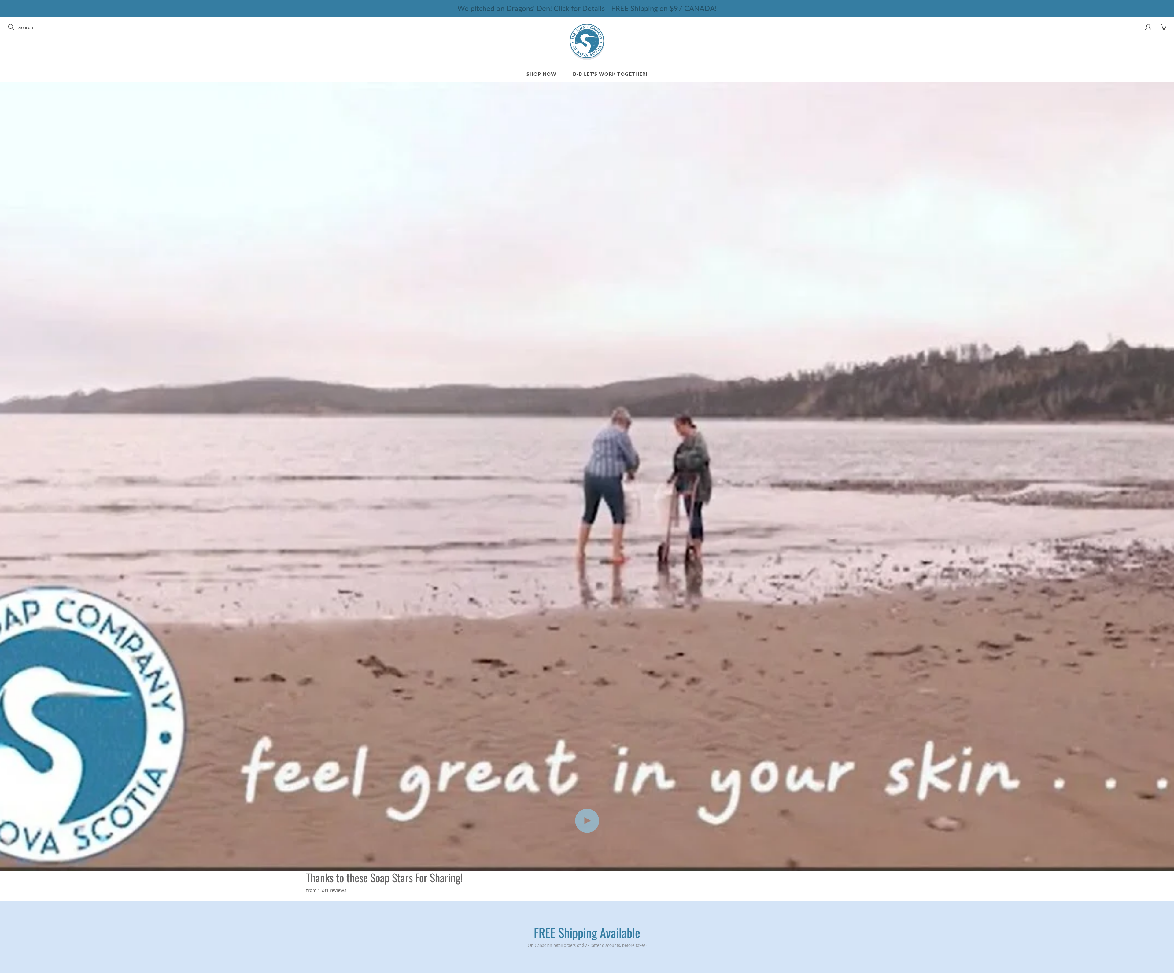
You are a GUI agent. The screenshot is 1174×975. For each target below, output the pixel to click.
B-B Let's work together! (610, 74)
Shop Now (541, 74)
